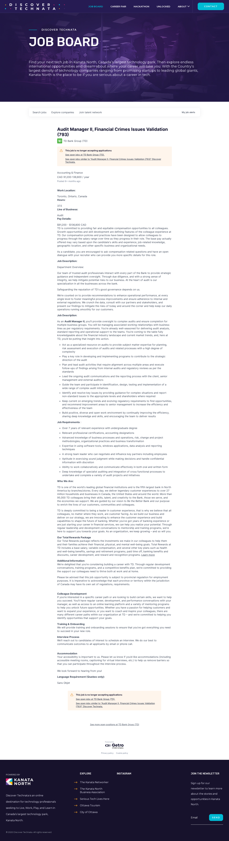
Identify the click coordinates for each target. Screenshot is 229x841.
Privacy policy (107, 753)
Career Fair (118, 6)
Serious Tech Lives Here (94, 798)
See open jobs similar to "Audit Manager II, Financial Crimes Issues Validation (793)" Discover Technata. (113, 160)
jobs (39, 112)
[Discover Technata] (35, 6)
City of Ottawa (89, 812)
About (182, 6)
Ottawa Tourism (90, 805)
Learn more (148, 554)
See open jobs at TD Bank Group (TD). (85, 154)
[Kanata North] (31, 781)
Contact (211, 6)
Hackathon (141, 6)
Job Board (95, 6)
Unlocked (163, 6)
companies (62, 112)
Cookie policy (122, 753)
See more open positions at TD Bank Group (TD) (114, 724)
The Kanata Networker (94, 782)
